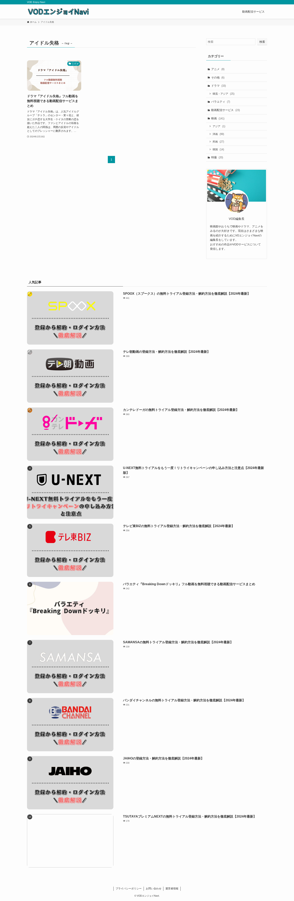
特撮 (217, 157)
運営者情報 (171, 888)
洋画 (218, 134)
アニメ (217, 69)
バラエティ (220, 101)
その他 (217, 77)
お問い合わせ (153, 888)
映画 (217, 118)
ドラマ (218, 85)
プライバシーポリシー (129, 888)
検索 (262, 41)
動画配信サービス (225, 110)
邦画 (218, 141)
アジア (219, 126)
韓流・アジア (223, 93)
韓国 (218, 149)
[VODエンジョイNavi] (58, 12)
